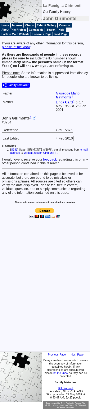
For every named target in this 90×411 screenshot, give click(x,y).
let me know (60, 373)
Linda (64, 102)
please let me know (16, 47)
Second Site (80, 403)
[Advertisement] (17, 288)
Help (61, 29)
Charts (29, 25)
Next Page (60, 34)
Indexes (17, 25)
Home (5, 25)
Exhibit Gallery (46, 25)
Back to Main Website (15, 34)
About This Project (13, 29)
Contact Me (36, 29)
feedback (50, 159)
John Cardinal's (67, 403)
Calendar (65, 25)
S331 (14, 149)
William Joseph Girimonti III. (41, 152)
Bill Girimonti (65, 388)
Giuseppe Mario (68, 95)
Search (50, 29)
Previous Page (41, 34)
